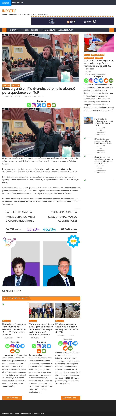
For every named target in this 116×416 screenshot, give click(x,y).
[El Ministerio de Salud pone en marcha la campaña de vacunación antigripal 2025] (99, 43)
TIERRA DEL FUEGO (98, 55)
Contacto (13, 30)
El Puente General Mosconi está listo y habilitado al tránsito (103, 141)
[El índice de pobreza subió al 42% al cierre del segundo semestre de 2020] (67, 310)
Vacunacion (88, 58)
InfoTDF (17, 96)
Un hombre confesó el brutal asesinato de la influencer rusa (47, 30)
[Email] (54, 105)
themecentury (39, 414)
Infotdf (5, 2)
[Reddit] (49, 105)
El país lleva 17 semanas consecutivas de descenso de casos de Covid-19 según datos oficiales (14, 329)
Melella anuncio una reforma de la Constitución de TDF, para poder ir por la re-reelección (14, 398)
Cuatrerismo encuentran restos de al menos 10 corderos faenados (71, 398)
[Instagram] (34, 105)
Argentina (6, 85)
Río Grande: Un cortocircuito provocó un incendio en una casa (103, 122)
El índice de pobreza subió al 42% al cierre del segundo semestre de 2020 (66, 328)
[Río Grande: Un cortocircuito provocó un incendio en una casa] (88, 120)
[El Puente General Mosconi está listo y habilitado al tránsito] (88, 140)
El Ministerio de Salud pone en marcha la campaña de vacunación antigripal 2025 (99, 63)
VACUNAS (98, 58)
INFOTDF (9, 10)
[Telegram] (44, 105)
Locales (87, 55)
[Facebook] (39, 105)
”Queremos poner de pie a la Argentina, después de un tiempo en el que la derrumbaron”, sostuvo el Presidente (41, 329)
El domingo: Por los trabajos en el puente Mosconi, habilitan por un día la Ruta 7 (103, 160)
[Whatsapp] (29, 105)
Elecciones (15, 85)
